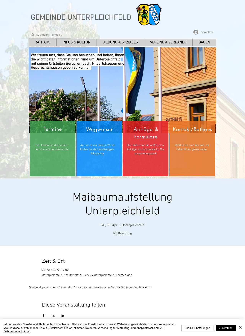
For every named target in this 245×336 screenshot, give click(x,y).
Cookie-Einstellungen (197, 328)
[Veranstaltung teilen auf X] (53, 315)
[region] (52, 148)
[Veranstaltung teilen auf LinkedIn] (62, 315)
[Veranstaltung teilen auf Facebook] (44, 315)
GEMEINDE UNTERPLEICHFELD (81, 17)
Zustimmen (226, 328)
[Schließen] (240, 327)
